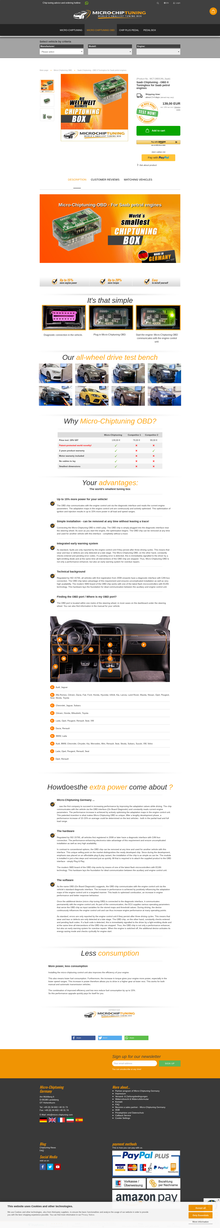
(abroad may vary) (167, 97)
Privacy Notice (88, 1215)
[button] (85, 3)
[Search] (158, 3)
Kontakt (118, 1102)
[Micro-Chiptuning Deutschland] (110, 15)
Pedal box (149, 30)
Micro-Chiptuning (71, 30)
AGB (117, 1110)
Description (77, 179)
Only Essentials (201, 1215)
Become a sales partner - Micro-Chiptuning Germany (140, 1107)
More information (200, 1222)
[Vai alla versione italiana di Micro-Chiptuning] (70, 1120)
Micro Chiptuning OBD (101, 30)
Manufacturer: (47, 46)
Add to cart (158, 130)
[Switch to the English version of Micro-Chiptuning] (52, 1120)
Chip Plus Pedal (129, 30)
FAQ (117, 1104)
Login (177, 3)
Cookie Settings (122, 1118)
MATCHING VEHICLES (138, 179)
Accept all (200, 1208)
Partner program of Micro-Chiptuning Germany (137, 1091)
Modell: (92, 46)
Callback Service (123, 1115)
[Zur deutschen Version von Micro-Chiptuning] (43, 1120)
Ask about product (148, 165)
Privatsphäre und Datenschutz (129, 1112)
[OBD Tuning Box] (94, 107)
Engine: (141, 46)
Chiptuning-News (48, 1147)
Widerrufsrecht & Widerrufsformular (132, 1099)
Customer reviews (105, 179)
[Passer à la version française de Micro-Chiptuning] (61, 1120)
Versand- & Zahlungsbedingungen (131, 1096)
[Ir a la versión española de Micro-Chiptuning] (79, 1120)
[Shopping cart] (213, 11)
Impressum (120, 1093)
